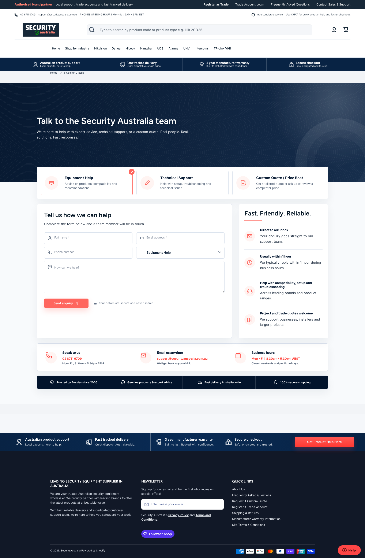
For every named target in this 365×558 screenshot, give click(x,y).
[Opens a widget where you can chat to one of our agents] (349, 550)
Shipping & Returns (245, 513)
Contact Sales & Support (333, 4)
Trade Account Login (249, 4)
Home (53, 72)
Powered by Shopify (93, 550)
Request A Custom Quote (249, 501)
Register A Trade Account (249, 507)
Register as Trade (216, 4)
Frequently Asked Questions (290, 4)
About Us (238, 489)
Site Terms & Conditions (248, 524)
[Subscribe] (218, 504)
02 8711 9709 (27, 14)
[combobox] (199, 30)
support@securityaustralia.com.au (57, 14)
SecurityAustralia (71, 550)
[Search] (92, 29)
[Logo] (41, 30)
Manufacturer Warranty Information (256, 519)
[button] (346, 29)
